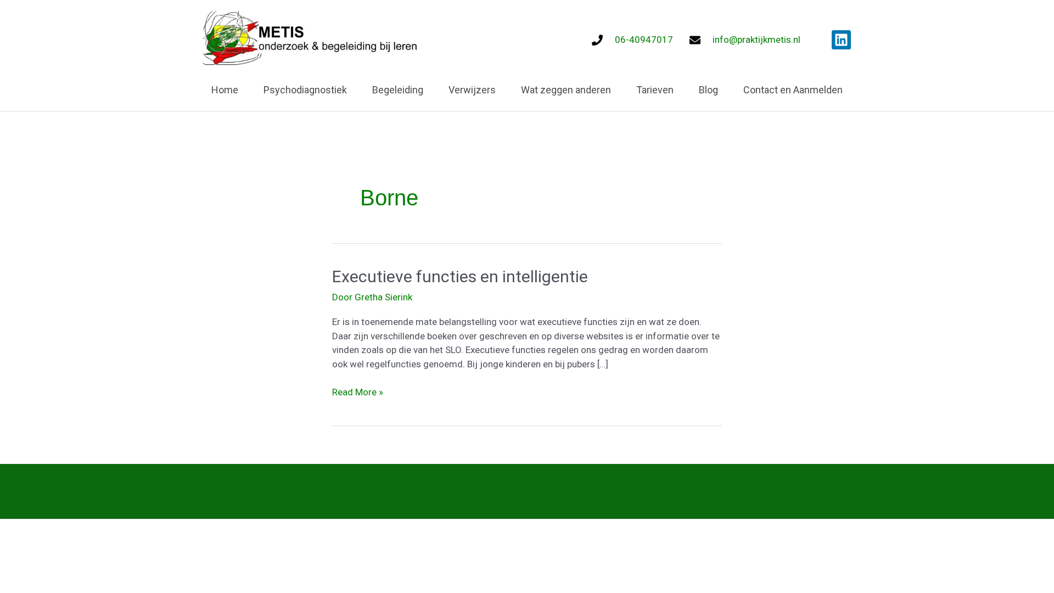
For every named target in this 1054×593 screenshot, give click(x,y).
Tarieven (655, 90)
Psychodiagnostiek (305, 90)
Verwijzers (472, 90)
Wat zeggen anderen (566, 90)
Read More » (357, 391)
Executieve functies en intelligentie (460, 276)
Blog (708, 90)
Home (224, 90)
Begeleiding (397, 90)
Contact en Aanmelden (793, 90)
